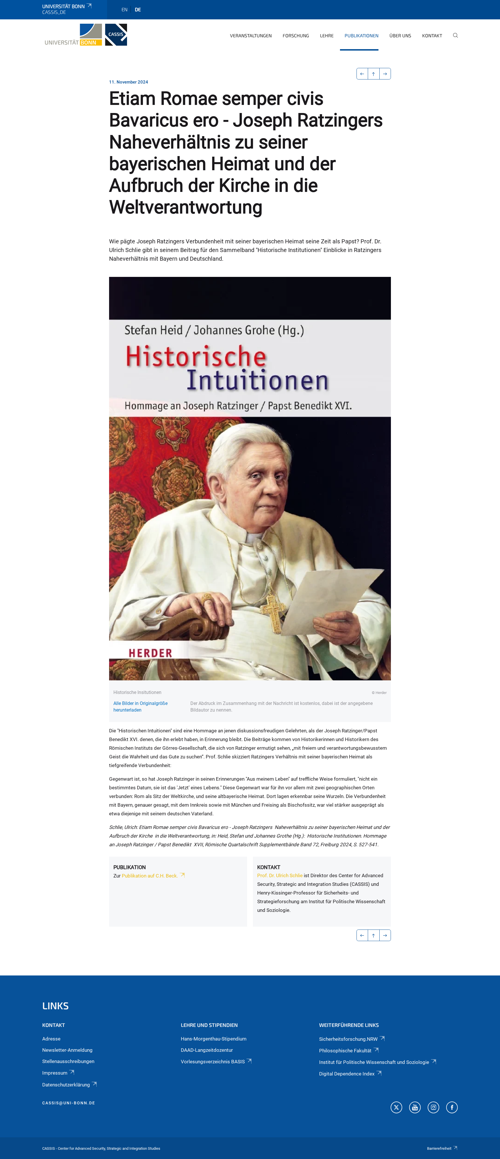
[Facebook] (452, 1108)
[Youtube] (415, 1108)
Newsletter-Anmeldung (67, 1050)
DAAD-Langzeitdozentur (207, 1050)
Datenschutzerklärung (66, 1085)
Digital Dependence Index (346, 1074)
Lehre (327, 35)
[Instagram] (433, 1108)
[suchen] (453, 39)
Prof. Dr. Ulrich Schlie (280, 875)
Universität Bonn (63, 6)
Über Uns (400, 35)
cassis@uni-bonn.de (68, 1103)
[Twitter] (396, 1108)
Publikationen (361, 35)
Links (55, 1005)
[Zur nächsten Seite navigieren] (385, 73)
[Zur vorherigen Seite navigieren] (362, 73)
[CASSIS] (84, 35)
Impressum (54, 1073)
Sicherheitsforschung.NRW (348, 1039)
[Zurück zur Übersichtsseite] (374, 73)
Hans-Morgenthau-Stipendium (214, 1039)
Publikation (129, 867)
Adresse (51, 1039)
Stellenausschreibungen (68, 1061)
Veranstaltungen (251, 35)
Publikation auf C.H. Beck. (149, 876)
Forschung (296, 35)
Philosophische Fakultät (345, 1051)
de (138, 9)
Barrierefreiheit (439, 1148)
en (125, 9)
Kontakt (432, 35)
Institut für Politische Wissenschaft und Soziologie (374, 1062)
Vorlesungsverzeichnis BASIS (213, 1061)
